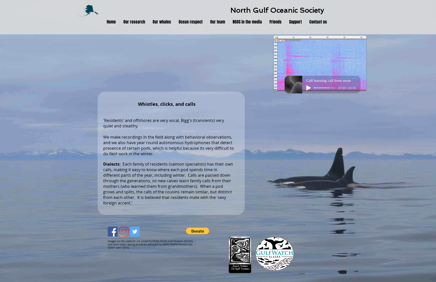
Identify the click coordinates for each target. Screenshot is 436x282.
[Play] (308, 87)
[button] (134, 22)
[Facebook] (113, 232)
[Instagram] (124, 232)
